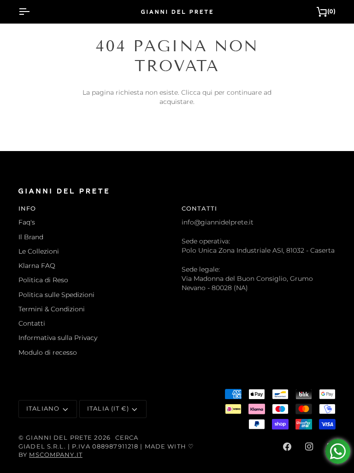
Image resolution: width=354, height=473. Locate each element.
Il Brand (30, 237)
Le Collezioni (38, 251)
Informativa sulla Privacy (57, 337)
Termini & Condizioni (51, 309)
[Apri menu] (32, 12)
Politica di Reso (43, 280)
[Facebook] (287, 447)
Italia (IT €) (108, 408)
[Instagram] (309, 447)
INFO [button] (27, 208)
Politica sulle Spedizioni (56, 294)
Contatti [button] (200, 208)
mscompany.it (56, 454)
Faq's (26, 222)
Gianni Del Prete (59, 437)
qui (207, 92)
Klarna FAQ (36, 265)
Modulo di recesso (47, 352)
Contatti (31, 323)
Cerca (127, 437)
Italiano (42, 408)
